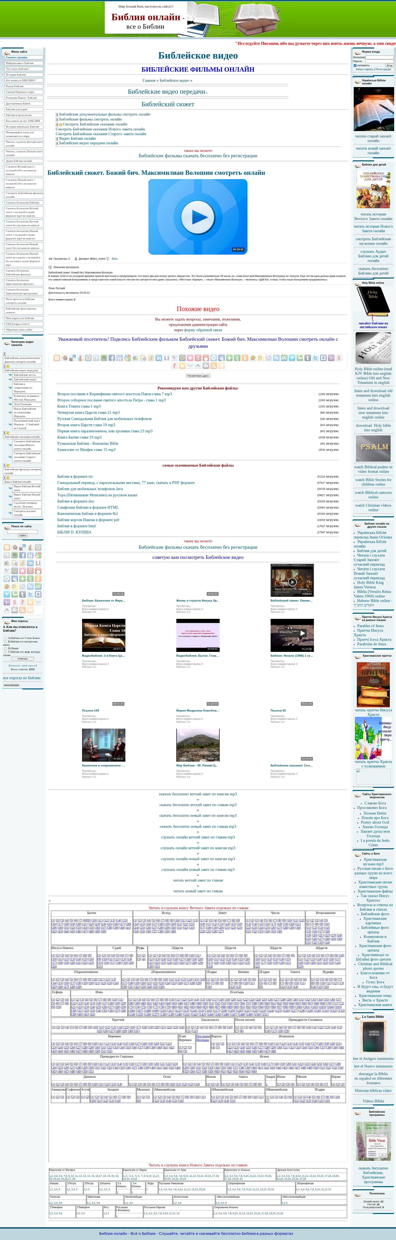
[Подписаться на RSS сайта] (22, 610)
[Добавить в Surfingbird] (7, 594)
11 (76, 1176)
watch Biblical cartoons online (373, 494)
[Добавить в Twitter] (30, 594)
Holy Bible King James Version (369, 584)
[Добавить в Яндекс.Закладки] (14, 602)
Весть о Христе (375, 1000)
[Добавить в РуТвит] (30, 586)
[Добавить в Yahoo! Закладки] (7, 602)
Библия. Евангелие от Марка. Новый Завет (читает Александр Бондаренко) (103, 600)
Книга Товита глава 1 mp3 (79, 406)
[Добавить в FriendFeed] (30, 555)
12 (80, 1176)
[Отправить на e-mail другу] (38, 602)
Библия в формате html (76, 526)
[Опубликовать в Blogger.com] (7, 547)
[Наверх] (7, 610)
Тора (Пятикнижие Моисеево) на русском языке (97, 495)
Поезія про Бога (375, 818)
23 (54, 1178)
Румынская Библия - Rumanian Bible (87, 443)
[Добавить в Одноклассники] (38, 578)
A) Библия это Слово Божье (24, 638)
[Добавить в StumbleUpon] (38, 586)
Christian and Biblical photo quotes (375, 966)
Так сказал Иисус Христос (375, 898)
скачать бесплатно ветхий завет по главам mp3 (198, 805)
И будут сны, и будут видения (375, 988)
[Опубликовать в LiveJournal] (7, 570)
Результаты (15, 666)
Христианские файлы (375, 891)
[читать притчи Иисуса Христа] (373, 707)
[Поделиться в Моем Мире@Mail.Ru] (14, 570)
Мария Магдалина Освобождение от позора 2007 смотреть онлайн (198, 710)
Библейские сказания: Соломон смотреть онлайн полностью (292, 765)
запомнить (363, 65)
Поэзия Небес (375, 813)
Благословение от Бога (375, 975)
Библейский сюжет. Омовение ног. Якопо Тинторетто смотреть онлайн (292, 600)
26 (66, 1178)
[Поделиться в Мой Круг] (7, 578)
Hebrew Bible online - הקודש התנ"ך (373, 602)
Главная (149, 80)
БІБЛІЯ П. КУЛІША (74, 532)
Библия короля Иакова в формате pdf (88, 520)
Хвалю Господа (375, 827)
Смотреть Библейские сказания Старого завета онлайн (27, 457)
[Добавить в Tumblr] (22, 594)
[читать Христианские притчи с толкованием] (373, 783)
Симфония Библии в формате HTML (88, 507)
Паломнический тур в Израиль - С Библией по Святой (27, 424)
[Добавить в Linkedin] (30, 563)
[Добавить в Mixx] (38, 570)
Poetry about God (375, 822)
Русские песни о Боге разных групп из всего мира (374, 873)
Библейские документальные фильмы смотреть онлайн (22, 359)
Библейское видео (174, 80)
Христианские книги (375, 1004)
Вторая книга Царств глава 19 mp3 (86, 425)
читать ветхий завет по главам (198, 880)
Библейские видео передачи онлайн (88, 143)
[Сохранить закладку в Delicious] (22, 547)
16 (96, 1176)
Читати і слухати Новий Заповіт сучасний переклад (369, 573)
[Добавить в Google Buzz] (7, 563)
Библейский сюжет (25, 379)
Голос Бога (375, 982)
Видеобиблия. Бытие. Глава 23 (198, 655)
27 (69, 1178)
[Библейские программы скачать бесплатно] (373, 1160)
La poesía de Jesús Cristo (375, 842)
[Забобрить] (14, 547)
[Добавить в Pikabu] (7, 586)
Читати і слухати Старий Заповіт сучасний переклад (369, 559)
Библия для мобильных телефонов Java (90, 489)
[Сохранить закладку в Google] (38, 555)
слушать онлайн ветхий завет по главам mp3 (198, 837)
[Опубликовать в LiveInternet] (38, 563)
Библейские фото (375, 914)
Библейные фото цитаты (375, 929)
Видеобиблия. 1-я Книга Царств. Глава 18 (103, 655)
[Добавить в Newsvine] (30, 578)
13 (84, 1176)
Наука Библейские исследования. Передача (25, 412)
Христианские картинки (375, 920)
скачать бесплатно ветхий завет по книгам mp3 (198, 794)
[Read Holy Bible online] (373, 320)
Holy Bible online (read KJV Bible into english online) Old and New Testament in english (373, 376)
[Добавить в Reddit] (22, 586)
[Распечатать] (14, 610)
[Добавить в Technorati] (14, 594)
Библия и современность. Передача (23, 387)
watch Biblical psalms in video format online (373, 469)
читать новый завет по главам (198, 891)
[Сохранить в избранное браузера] (30, 602)
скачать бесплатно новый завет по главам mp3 (198, 826)
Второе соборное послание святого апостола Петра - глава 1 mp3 (111, 400)
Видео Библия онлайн (18, 481)
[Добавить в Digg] (7, 555)
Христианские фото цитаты (375, 947)
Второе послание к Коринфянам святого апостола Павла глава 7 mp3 (114, 394)
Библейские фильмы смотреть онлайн (23, 471)
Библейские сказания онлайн (22, 436)
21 (117, 1176)
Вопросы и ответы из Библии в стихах (375, 907)
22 (50, 1178)
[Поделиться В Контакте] (38, 594)
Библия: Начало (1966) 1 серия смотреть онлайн (292, 655)
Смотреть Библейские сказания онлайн (95, 124)
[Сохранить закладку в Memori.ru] (22, 570)
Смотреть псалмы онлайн (25, 512)
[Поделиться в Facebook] (22, 555)
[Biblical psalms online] (373, 460)
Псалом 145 (90, 710)
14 (88, 1176)
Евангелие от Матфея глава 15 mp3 (86, 449)
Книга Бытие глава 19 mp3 (79, 437)
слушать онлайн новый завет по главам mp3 (198, 869)
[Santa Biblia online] (373, 1052)
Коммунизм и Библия (375, 938)
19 (108, 1176)
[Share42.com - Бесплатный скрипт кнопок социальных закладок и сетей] (30, 610)
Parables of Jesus (370, 626)
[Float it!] (38, 547)
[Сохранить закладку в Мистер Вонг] (30, 570)
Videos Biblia (373, 1101)
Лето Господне (23, 404)
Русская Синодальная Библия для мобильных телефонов (104, 418)
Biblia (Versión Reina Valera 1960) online (372, 593)
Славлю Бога (375, 803)
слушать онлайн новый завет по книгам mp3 (198, 859)
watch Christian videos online (373, 507)
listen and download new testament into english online (373, 412)
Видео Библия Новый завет (27, 496)
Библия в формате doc (75, 501)
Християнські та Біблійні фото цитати (373, 957)
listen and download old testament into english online (373, 395)
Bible (115, 258)
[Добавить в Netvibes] (22, 578)
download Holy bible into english (373, 427)
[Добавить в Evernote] (14, 555)
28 (73, 1178)
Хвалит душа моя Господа (375, 833)
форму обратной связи (203, 330)
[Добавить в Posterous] (14, 586)
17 (100, 1176)
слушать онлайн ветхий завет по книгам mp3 (198, 848)
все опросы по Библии (21, 678)
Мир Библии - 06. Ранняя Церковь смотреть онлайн (198, 765)
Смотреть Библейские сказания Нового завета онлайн (27, 445)
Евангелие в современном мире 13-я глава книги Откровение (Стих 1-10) (103, 765)
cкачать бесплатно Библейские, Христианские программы (373, 1175)
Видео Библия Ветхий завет (27, 488)
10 (72, 1176)
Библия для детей (371, 550)
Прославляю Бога (372, 807)
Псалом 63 (278, 710)
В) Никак (13, 648)
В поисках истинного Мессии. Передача (26, 397)
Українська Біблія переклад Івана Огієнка (373, 534)
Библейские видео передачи (21, 370)
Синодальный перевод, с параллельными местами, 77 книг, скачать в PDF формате (126, 482)
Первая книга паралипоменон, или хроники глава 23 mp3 (105, 431)
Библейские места (25, 374)
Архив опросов (28, 666)
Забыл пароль (364, 69)
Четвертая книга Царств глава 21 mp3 (88, 412)
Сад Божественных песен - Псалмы (25, 504)
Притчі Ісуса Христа (374, 639)
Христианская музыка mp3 (375, 861)
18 (104, 1176)
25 (62, 1178)
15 (92, 1176)
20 (112, 1176)
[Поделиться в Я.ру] (22, 602)
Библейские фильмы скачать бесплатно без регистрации (198, 155)
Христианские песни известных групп (375, 884)
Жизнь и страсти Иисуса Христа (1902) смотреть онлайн (198, 600)
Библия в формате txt (75, 476)
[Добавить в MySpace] (14, 578)
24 (58, 1178)
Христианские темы (375, 995)
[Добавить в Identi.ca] (14, 563)
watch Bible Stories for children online (373, 482)
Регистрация (383, 69)
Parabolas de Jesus (371, 644)
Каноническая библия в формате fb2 (87, 513)
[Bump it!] (30, 547)
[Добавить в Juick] (22, 563)
